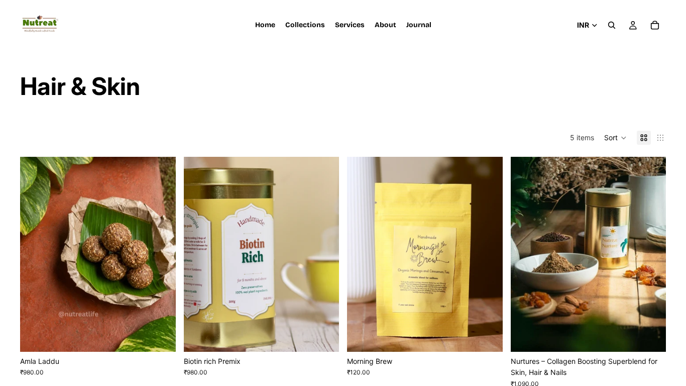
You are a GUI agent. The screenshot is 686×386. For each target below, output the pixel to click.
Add (495, 336)
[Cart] (655, 25)
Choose (168, 336)
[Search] (612, 25)
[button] (615, 138)
